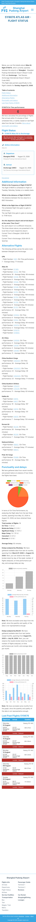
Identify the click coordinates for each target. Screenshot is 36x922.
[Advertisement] (18, 44)
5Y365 (16, 269)
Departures (6, 887)
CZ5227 (16, 386)
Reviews (21, 890)
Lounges (21, 900)
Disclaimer (21, 916)
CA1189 (16, 351)
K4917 (16, 401)
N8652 (16, 445)
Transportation (7, 897)
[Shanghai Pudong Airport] (4, 9)
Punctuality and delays (10, 100)
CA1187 (16, 345)
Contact (27, 916)
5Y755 (16, 302)
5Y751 (16, 292)
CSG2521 (17, 361)
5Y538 (16, 287)
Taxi (3, 902)
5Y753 (16, 297)
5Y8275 (16, 330)
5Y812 (16, 320)
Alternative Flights (8, 98)
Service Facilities (8, 895)
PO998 (16, 457)
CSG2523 (17, 368)
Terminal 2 (21, 887)
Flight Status (6, 93)
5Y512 (16, 272)
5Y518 (16, 277)
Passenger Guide (24, 882)
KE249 (16, 427)
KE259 (16, 434)
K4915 (16, 399)
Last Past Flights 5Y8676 (10, 103)
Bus (3, 900)
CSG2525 (17, 376)
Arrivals (4, 885)
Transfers (5, 910)
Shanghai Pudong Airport (18, 9)
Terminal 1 (21, 885)
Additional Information (9, 95)
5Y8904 (16, 333)
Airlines (4, 892)
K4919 (16, 409)
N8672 (16, 450)
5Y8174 (16, 325)
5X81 (15, 259)
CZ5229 (16, 389)
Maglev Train (6, 905)
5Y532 (16, 282)
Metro (4, 908)
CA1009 (16, 340)
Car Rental (22, 895)
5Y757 (16, 307)
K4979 (16, 417)
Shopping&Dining (24, 897)
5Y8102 (16, 315)
